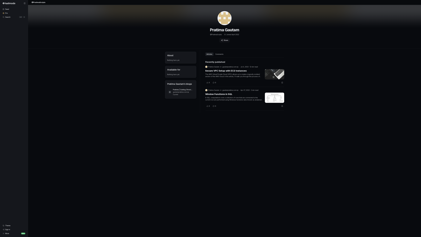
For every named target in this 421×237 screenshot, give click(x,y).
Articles (209, 54)
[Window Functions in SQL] (274, 98)
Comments (219, 54)
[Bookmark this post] (282, 83)
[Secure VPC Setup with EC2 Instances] (274, 74)
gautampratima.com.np (230, 67)
